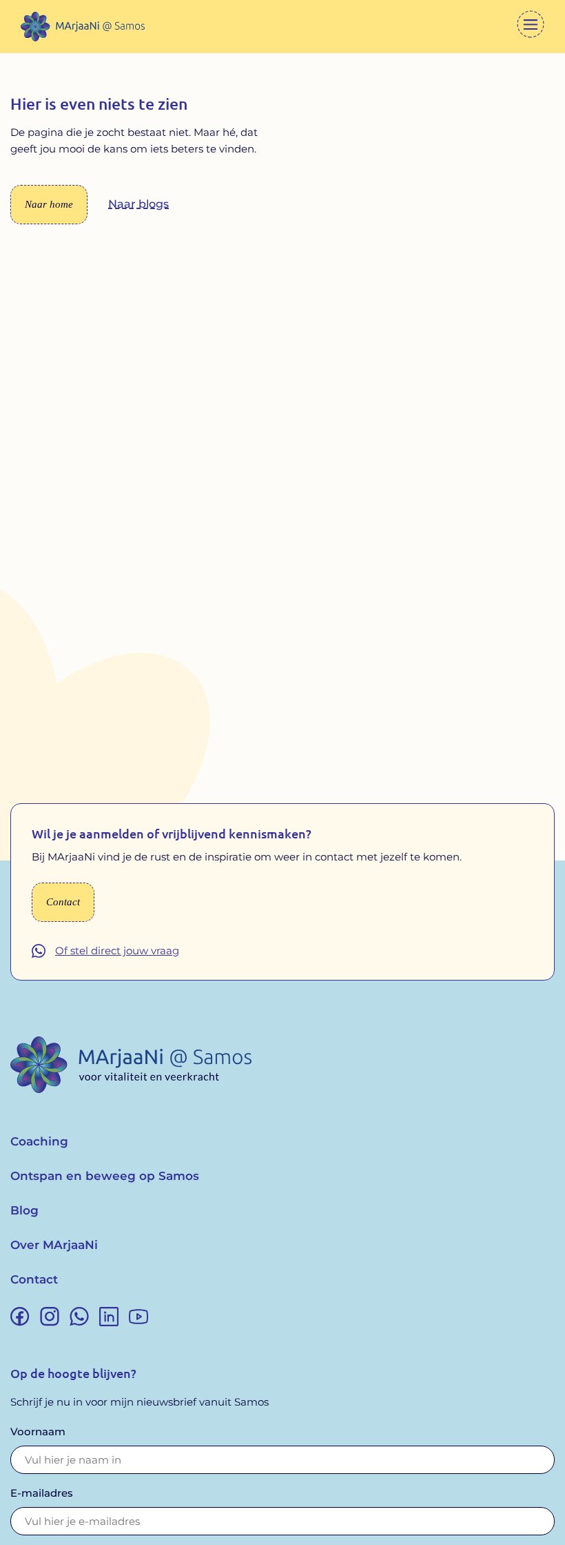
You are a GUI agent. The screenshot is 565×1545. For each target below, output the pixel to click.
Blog (24, 1210)
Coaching (39, 1141)
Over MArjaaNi (54, 1245)
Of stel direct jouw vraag (117, 950)
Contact (34, 1279)
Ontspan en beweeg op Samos (104, 1176)
